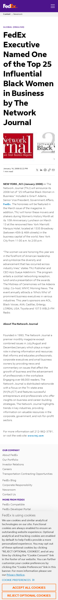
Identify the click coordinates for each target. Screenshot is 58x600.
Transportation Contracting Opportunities (27, 473)
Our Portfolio (10, 459)
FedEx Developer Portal (16, 509)
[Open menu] (53, 6)
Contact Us (9, 494)
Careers (7, 469)
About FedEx (10, 454)
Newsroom (17, 14)
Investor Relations (13, 464)
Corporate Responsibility (17, 484)
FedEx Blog (9, 480)
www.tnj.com (36, 435)
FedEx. (7, 204)
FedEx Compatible (13, 504)
